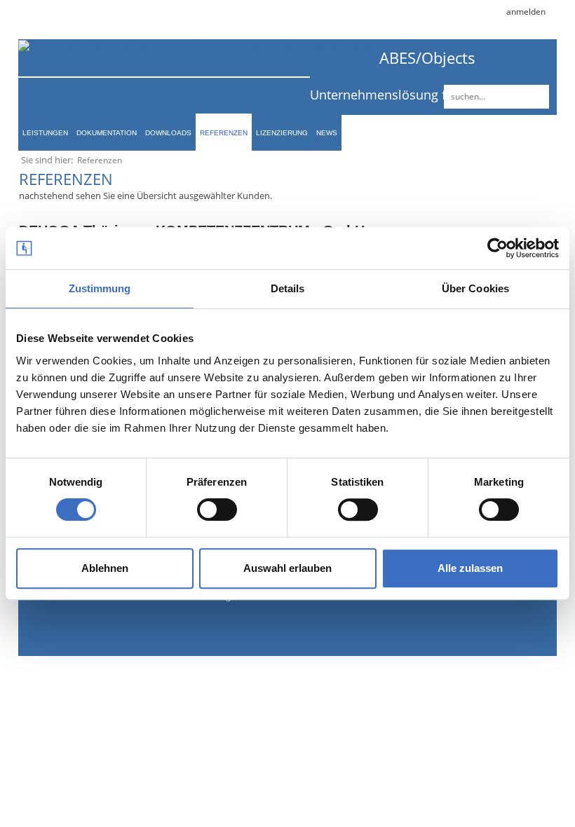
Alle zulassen (470, 568)
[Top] (522, 791)
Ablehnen (104, 568)
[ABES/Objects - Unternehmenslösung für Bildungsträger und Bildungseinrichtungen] (197, 45)
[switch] (217, 509)
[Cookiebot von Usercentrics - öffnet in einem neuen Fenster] (497, 248)
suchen (536, 97)
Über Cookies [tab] (475, 288)
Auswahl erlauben (287, 568)
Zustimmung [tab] (100, 288)
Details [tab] (288, 288)
